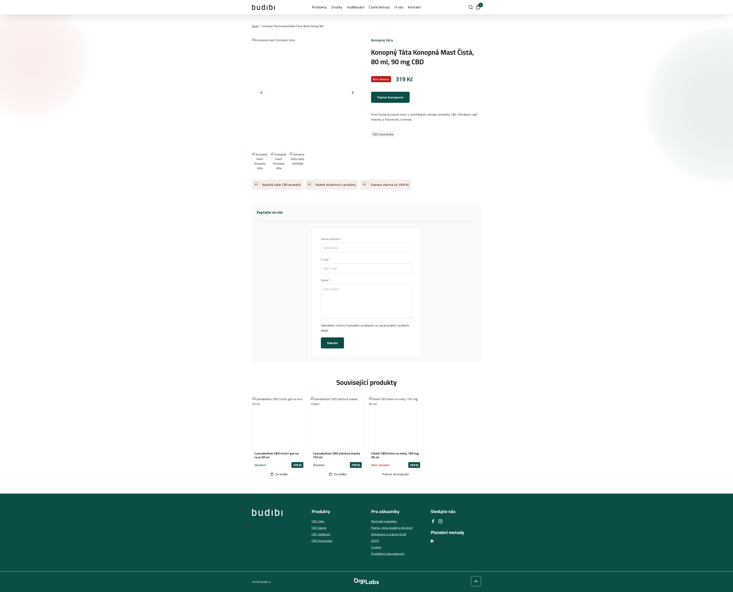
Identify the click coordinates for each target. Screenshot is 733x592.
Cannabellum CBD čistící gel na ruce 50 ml (276, 455)
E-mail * (325, 259)
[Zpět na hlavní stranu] (267, 532)
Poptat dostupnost (390, 97)
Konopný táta (382, 40)
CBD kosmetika (383, 134)
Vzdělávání (355, 7)
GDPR (375, 541)
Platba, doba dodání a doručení (392, 528)
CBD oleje (318, 521)
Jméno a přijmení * (331, 239)
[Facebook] (433, 521)
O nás (399, 7)
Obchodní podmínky (384, 521)
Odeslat (332, 343)
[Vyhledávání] (470, 7)
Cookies (376, 547)
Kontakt (414, 7)
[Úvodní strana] (263, 7)
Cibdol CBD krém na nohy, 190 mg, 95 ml (395, 455)
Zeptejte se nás (270, 212)
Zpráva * (325, 280)
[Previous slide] (261, 92)
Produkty (319, 7)
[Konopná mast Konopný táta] (307, 92)
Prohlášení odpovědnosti (387, 554)
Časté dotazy (379, 7)
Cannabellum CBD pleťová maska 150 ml (336, 455)
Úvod (255, 26)
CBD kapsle (319, 528)
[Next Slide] (352, 92)
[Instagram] (440, 521)
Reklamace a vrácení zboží (388, 534)
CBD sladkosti (321, 534)
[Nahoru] (476, 581)
